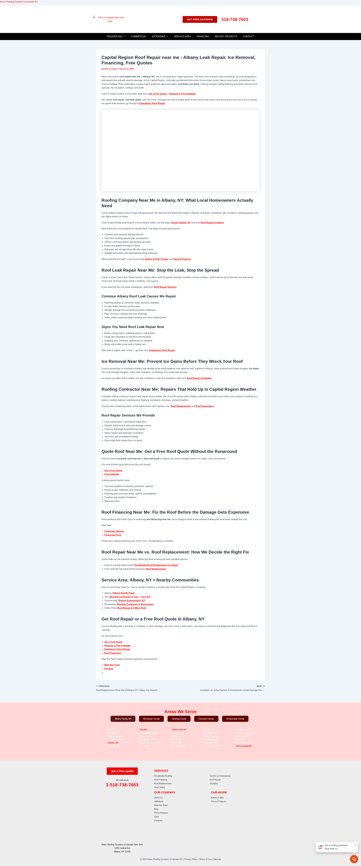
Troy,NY (143, 729)
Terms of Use (205, 859)
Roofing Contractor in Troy (124, 597)
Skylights (214, 783)
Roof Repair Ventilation (199, 378)
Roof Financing (112, 653)
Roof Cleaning (160, 779)
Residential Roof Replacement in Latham (156, 565)
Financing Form (112, 535)
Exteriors (158, 36)
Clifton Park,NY (179, 729)
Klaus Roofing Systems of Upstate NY (19, 2)
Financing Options (114, 531)
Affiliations (158, 801)
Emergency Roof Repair (152, 103)
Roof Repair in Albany (212, 222)
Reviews (108, 669)
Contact (248, 36)
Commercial (138, 36)
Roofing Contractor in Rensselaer (135, 604)
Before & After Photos (157, 259)
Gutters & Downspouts (220, 776)
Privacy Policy (191, 859)
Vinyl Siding (159, 787)
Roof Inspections (205, 406)
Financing (203, 36)
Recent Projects (226, 36)
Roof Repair (215, 779)
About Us (158, 797)
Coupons (158, 820)
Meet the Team (112, 665)
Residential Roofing (163, 776)
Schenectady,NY (244, 746)
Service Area (182, 36)
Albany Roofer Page (123, 593)
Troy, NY (145, 597)
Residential (114, 36)
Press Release (161, 813)
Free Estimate (111, 474)
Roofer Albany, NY (181, 222)
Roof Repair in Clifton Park (131, 608)
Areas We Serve (180, 711)
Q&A (156, 816)
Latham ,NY (112, 743)
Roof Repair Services (165, 287)
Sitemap (217, 859)
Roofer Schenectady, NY (132, 600)
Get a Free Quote (157, 94)
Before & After (217, 797)
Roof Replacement (181, 406)
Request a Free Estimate (183, 94)
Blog (156, 809)
